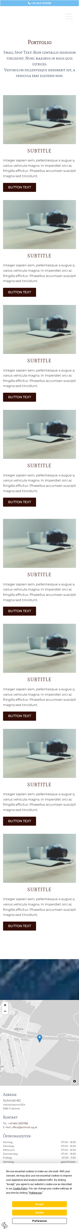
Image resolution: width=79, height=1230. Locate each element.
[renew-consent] (4, 1225)
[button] (69, 16)
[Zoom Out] (5, 1011)
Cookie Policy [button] (20, 1188)
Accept (39, 1204)
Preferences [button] (35, 1192)
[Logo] (29, 16)
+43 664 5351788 (18, 1123)
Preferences (39, 1221)
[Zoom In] (5, 1005)
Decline (39, 1212)
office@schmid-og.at (24, 1127)
